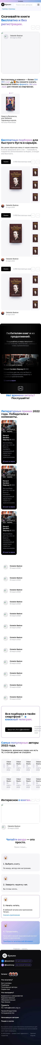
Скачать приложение (11, 915)
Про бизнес (5, 1002)
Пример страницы (8, 9)
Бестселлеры (6, 983)
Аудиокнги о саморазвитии (12, 996)
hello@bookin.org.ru (12, 1008)
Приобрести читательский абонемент (18, 941)
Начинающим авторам (10, 1017)
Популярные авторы (9, 987)
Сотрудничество (7, 1013)
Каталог (4, 974)
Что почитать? (7, 980)
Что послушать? (7, 993)
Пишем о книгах (7, 1021)
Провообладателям (9, 1011)
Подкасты (5, 1005)
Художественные (8, 998)
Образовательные (8, 1000)
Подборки (5, 985)
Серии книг (5, 989)
